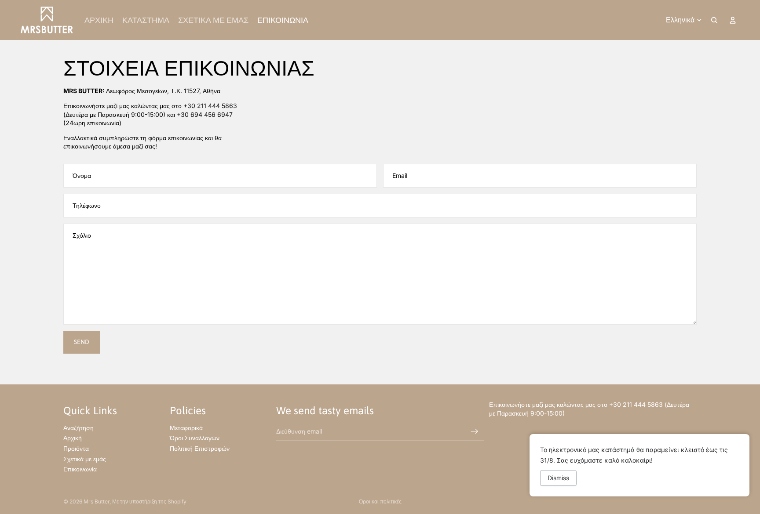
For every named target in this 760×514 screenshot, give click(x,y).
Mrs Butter (97, 501)
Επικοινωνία (80, 469)
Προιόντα (76, 448)
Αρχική (72, 438)
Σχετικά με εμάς (84, 458)
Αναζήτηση (78, 427)
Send (81, 341)
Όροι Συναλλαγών (194, 438)
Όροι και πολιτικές (380, 501)
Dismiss (558, 477)
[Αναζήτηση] (714, 20)
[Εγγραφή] (474, 431)
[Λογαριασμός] (732, 20)
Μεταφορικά (186, 427)
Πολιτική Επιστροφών (200, 448)
